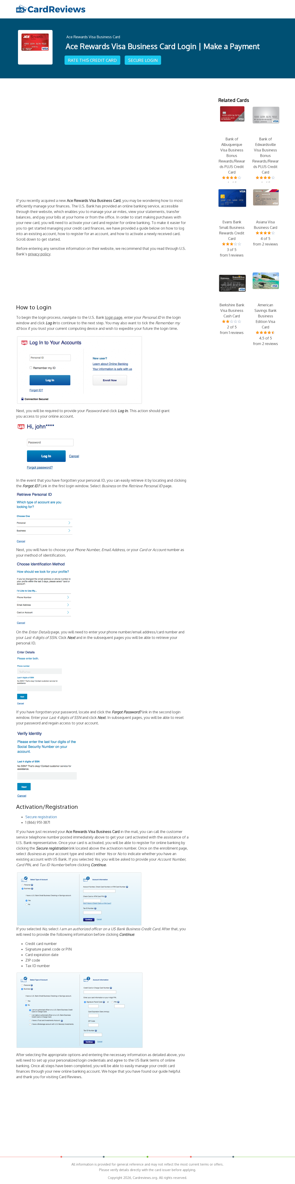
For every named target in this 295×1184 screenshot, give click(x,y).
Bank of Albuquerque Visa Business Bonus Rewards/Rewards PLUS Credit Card (232, 164)
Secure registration (41, 817)
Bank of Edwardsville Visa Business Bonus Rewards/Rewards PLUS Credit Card (265, 164)
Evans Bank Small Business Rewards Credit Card (232, 238)
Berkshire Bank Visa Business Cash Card (231, 319)
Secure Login (143, 60)
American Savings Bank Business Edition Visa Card (265, 324)
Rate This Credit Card (92, 60)
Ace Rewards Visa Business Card (93, 37)
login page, (114, 317)
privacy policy (39, 254)
